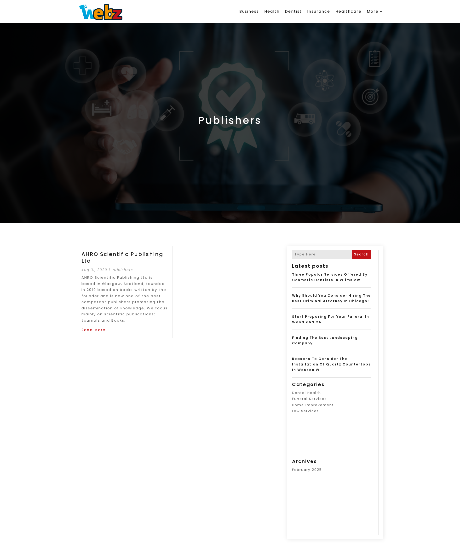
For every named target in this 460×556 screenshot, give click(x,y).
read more (93, 329)
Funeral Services (309, 398)
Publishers (122, 269)
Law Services (305, 411)
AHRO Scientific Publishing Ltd (122, 257)
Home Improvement (313, 405)
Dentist (293, 11)
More (373, 11)
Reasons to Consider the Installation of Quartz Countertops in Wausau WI (331, 364)
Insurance (318, 11)
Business (249, 11)
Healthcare (348, 11)
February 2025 (307, 469)
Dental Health (306, 392)
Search (361, 254)
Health (272, 11)
